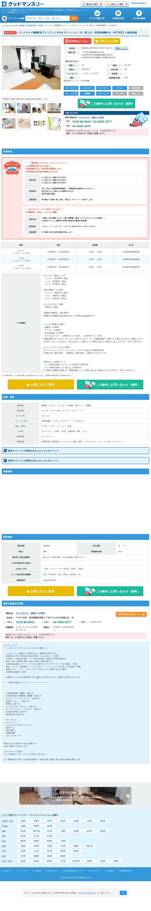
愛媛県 (36, 856)
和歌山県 (89, 846)
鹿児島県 (76, 861)
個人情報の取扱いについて (74, 871)
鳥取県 (63, 851)
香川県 (23, 856)
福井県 (23, 836)
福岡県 (23, 861)
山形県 (89, 821)
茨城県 (76, 831)
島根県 (76, 851)
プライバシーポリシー (87, 893)
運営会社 (38, 871)
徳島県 (63, 856)
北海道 (23, 821)
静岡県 (36, 841)
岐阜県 (49, 841)
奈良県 (63, 846)
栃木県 (89, 831)
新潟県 (49, 826)
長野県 (36, 826)
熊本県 (49, 861)
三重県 (63, 841)
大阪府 (23, 846)
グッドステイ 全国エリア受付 (91, 117)
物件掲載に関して (126, 871)
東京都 (23, 831)
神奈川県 (36, 831)
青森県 (36, 821)
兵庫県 (36, 846)
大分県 (63, 861)
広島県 (23, 851)
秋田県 (63, 821)
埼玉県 (49, 831)
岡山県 (49, 851)
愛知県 (22, 25)
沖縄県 (116, 861)
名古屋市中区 (31, 25)
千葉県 (63, 831)
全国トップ (8, 871)
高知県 (49, 856)
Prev (5, 67)
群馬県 (102, 831)
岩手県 (49, 821)
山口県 (36, 851)
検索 (74, 18)
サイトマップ (23, 871)
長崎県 (89, 861)
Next (57, 67)
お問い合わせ (53, 871)
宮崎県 (36, 861)
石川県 (36, 836)
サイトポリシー (95, 871)
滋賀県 (76, 846)
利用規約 (111, 871)
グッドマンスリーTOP (10, 25)
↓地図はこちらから (121, 48)
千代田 (40, 25)
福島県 (102, 821)
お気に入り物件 (118, 4)
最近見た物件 (94, 4)
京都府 (49, 846)
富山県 (49, 836)
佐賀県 (102, 861)
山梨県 (23, 826)
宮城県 (76, 821)
